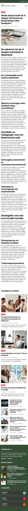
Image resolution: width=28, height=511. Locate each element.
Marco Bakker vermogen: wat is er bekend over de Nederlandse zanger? (16, 475)
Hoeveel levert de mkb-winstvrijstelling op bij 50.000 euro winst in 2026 (18, 437)
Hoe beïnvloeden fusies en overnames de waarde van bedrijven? (10, 319)
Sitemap (3, 458)
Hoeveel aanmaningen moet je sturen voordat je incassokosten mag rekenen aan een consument (18, 428)
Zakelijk (3, 12)
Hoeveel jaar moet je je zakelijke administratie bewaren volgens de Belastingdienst (16, 402)
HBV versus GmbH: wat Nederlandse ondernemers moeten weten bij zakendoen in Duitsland (18, 419)
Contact (9, 458)
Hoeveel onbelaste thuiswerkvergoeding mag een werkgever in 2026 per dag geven (16, 467)
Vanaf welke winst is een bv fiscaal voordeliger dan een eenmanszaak (16, 481)
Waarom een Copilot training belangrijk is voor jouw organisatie (17, 411)
